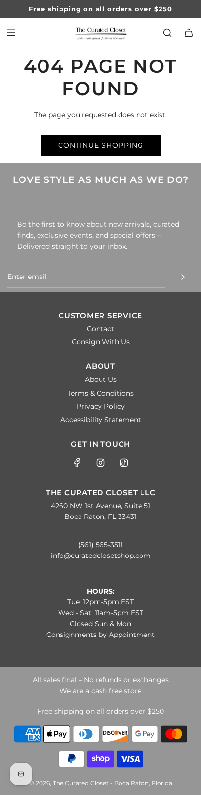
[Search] (167, 32)
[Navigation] (10, 32)
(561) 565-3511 (100, 544)
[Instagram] (100, 463)
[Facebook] (77, 463)
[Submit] (183, 277)
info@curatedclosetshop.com (101, 555)
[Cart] (189, 32)
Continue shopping (100, 145)
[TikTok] (124, 463)
